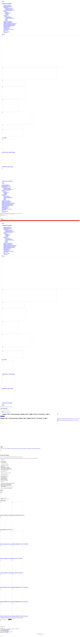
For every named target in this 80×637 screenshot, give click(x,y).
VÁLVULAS (5, 32)
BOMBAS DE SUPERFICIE (8, 22)
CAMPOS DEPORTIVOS (8, 17)
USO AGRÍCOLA (6, 15)
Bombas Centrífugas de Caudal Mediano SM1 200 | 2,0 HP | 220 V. (11, 572)
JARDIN (5, 198)
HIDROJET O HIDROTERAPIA (8, 189)
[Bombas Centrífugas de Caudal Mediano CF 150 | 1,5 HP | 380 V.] (12, 556)
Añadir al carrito (2, 416)
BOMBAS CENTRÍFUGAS (7, 5)
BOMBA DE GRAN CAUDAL (8, 10)
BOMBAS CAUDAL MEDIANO (6, 201)
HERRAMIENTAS (6, 27)
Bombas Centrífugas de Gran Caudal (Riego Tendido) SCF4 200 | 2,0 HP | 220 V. (14, 616)
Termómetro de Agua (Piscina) (7, 181)
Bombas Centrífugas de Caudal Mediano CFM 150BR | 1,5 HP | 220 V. (12, 515)
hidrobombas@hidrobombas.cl (6, 629)
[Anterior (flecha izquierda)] (0, 636)
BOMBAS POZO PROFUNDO (6, 186)
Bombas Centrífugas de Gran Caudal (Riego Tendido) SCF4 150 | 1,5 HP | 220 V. (14, 601)
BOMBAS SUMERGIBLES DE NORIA (7, 204)
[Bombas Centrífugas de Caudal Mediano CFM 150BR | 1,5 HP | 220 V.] (12, 513)
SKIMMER (6, 14)
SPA (2, 210)
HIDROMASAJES (6, 192)
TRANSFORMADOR (7, 31)
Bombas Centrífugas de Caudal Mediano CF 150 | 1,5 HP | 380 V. (11, 558)
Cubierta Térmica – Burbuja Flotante (8, 152)
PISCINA (5, 11)
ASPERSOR (3, 195)
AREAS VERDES (7, 16)
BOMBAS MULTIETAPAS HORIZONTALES (10, 23)
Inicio (3, 222)
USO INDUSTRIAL (6, 28)
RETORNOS (7, 13)
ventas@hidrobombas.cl (5, 630)
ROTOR (6, 20)
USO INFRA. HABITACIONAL (9, 18)
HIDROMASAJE (6, 7)
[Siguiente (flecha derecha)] (1, 636)
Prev (57, 413)
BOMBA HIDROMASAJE (9, 8)
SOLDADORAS (6, 30)
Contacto (3, 183)
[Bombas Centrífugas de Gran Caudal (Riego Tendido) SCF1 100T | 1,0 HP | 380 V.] (12, 542)
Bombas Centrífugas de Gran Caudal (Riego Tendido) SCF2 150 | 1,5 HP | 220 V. (14, 587)
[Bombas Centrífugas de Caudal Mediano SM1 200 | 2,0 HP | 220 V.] (12, 571)
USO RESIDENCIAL (37, 448)
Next (57, 419)
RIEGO (6, 19)
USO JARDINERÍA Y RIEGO (30, 448)
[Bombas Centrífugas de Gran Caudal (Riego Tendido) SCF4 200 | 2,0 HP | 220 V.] (12, 614)
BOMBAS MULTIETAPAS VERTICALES (10, 24)
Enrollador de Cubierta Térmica (7, 166)
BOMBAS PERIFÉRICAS (5, 185)
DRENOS (6, 12)
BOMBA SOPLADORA (7, 188)
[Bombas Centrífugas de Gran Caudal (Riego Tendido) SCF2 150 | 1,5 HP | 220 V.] (12, 585)
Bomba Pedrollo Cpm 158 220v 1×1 (6, 529)
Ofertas (3, 182)
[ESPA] (3, 453)
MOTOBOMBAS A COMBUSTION (9, 29)
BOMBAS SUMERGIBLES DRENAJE (9, 25)
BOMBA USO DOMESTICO (8, 21)
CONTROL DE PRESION (7, 26)
